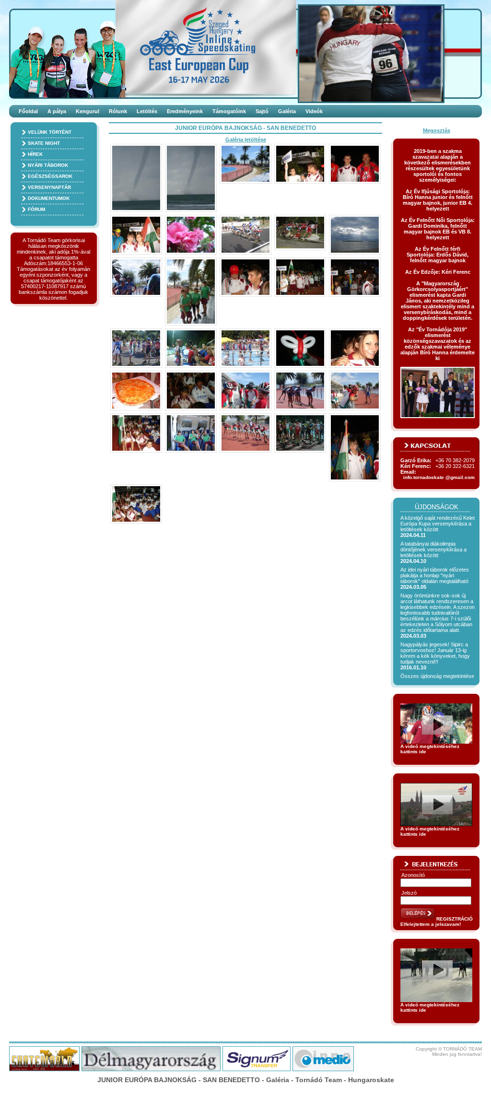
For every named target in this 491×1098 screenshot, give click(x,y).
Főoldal (28, 111)
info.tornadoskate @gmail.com (439, 477)
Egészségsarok (50, 176)
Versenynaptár (49, 187)
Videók (314, 111)
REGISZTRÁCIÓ (454, 919)
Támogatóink (229, 111)
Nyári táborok (48, 165)
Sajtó (262, 111)
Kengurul (87, 111)
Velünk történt (49, 132)
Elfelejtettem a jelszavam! (430, 924)
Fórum (36, 209)
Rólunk (118, 111)
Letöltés (147, 111)
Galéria (287, 111)
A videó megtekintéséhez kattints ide (429, 749)
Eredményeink (185, 111)
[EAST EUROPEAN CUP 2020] (221, 48)
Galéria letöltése (245, 139)
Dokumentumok (49, 198)
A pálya (56, 111)
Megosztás (436, 130)
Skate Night (44, 143)
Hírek (35, 154)
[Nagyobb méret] (136, 178)
